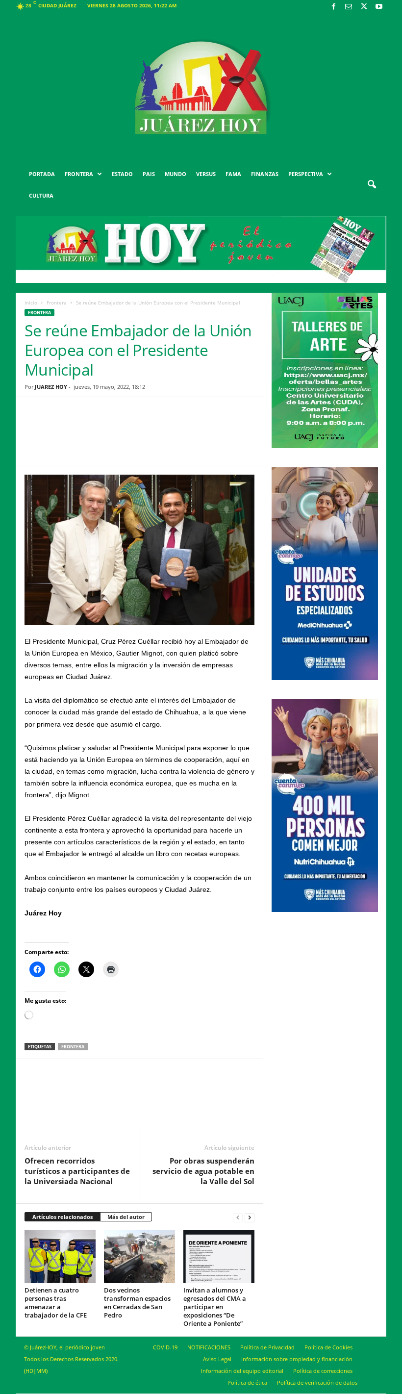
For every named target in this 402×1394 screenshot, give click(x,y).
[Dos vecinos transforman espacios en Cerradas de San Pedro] (139, 1256)
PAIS (149, 173)
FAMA (233, 173)
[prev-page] (238, 1217)
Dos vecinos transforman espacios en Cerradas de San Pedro (137, 1302)
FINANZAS (264, 173)
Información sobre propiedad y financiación (296, 1359)
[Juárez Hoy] (201, 87)
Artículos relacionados (62, 1216)
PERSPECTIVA (305, 173)
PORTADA (42, 173)
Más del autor (126, 1216)
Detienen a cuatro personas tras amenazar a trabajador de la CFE (56, 1302)
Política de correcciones (322, 1370)
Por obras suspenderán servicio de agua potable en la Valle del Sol (203, 1171)
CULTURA (41, 195)
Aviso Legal (217, 1359)
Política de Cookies (328, 1347)
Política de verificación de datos (317, 1382)
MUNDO (175, 173)
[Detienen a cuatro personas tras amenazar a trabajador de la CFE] (60, 1257)
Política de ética (247, 1382)
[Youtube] (379, 7)
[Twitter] (364, 7)
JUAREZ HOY (51, 386)
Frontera (57, 302)
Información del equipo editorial (242, 1370)
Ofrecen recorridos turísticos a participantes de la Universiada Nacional (77, 1171)
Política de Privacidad (267, 1347)
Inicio (31, 302)
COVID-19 (165, 1347)
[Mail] (348, 7)
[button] (371, 185)
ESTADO (122, 173)
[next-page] (249, 1217)
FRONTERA (79, 173)
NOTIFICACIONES (208, 1347)
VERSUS (206, 173)
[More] (216, 439)
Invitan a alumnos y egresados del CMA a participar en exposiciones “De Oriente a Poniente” (214, 1307)
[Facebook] (333, 7)
